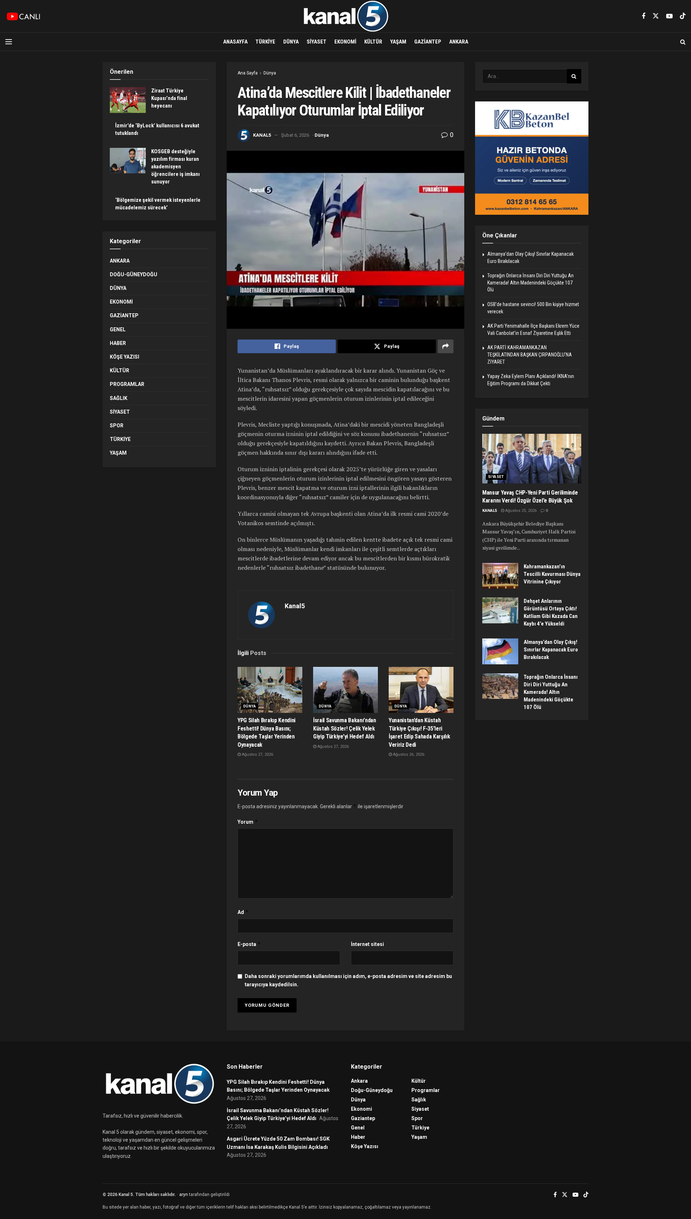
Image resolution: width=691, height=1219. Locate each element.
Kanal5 (262, 135)
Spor (116, 425)
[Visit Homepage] (345, 16)
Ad (243, 912)
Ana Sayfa (248, 73)
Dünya (291, 41)
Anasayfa (235, 41)
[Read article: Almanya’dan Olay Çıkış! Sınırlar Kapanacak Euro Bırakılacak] (500, 651)
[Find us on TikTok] (683, 16)
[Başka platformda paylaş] (445, 346)
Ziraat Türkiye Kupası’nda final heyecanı (169, 98)
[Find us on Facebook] (643, 16)
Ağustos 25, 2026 (520, 510)
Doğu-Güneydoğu (133, 274)
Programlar (127, 384)
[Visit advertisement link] (531, 158)
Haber (118, 343)
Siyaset (316, 41)
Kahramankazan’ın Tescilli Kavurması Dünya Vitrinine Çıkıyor (552, 574)
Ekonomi (345, 41)
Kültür (373, 41)
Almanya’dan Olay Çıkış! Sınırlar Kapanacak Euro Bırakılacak (551, 649)
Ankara (458, 41)
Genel (118, 329)
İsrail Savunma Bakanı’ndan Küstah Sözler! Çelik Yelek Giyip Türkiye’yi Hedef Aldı (344, 728)
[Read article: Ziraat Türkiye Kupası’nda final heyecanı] (128, 100)
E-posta (249, 944)
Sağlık (118, 398)
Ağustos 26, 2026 (408, 754)
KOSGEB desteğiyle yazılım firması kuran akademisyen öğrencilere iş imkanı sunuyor (175, 166)
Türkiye (265, 41)
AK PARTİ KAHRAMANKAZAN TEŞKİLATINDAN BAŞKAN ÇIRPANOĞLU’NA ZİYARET (529, 354)
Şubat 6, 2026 (295, 135)
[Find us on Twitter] (655, 16)
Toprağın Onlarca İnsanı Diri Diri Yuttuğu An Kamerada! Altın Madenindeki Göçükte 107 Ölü (530, 282)
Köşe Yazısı (124, 357)
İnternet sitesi (367, 944)
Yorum (248, 821)
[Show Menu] (8, 41)
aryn (183, 1194)
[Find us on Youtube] (669, 16)
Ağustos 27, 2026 (257, 754)
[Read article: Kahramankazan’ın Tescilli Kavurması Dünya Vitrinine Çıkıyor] (500, 576)
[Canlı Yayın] (23, 16)
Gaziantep (427, 41)
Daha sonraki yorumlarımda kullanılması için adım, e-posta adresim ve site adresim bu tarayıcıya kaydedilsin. (348, 980)
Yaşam (398, 41)
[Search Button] (683, 42)
